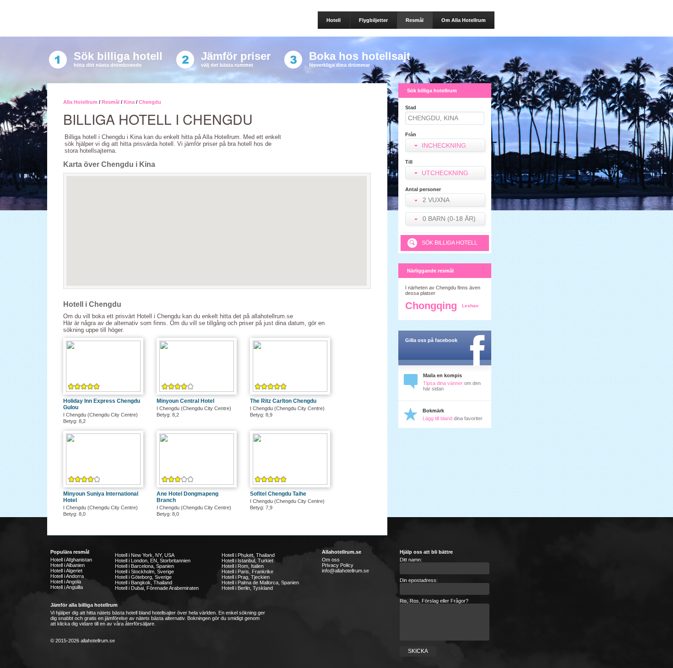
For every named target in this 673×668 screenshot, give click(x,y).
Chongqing (431, 305)
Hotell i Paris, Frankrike (247, 571)
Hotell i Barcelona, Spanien (144, 566)
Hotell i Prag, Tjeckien (246, 577)
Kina (129, 102)
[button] (446, 200)
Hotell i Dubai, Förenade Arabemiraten (157, 588)
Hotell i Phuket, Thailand (248, 555)
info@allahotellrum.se (345, 570)
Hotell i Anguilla (66, 587)
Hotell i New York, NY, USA (144, 555)
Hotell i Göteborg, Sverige (143, 577)
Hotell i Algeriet (66, 570)
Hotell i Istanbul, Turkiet (247, 560)
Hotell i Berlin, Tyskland (247, 588)
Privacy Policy (337, 565)
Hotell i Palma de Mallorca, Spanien (260, 582)
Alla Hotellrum (80, 102)
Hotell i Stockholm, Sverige (144, 571)
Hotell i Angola (65, 581)
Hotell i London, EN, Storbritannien (152, 560)
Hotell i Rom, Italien (243, 566)
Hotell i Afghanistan (71, 559)
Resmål (110, 102)
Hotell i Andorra (67, 576)
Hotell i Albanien (67, 565)
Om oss (331, 559)
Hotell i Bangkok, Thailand (143, 582)
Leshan (470, 305)
